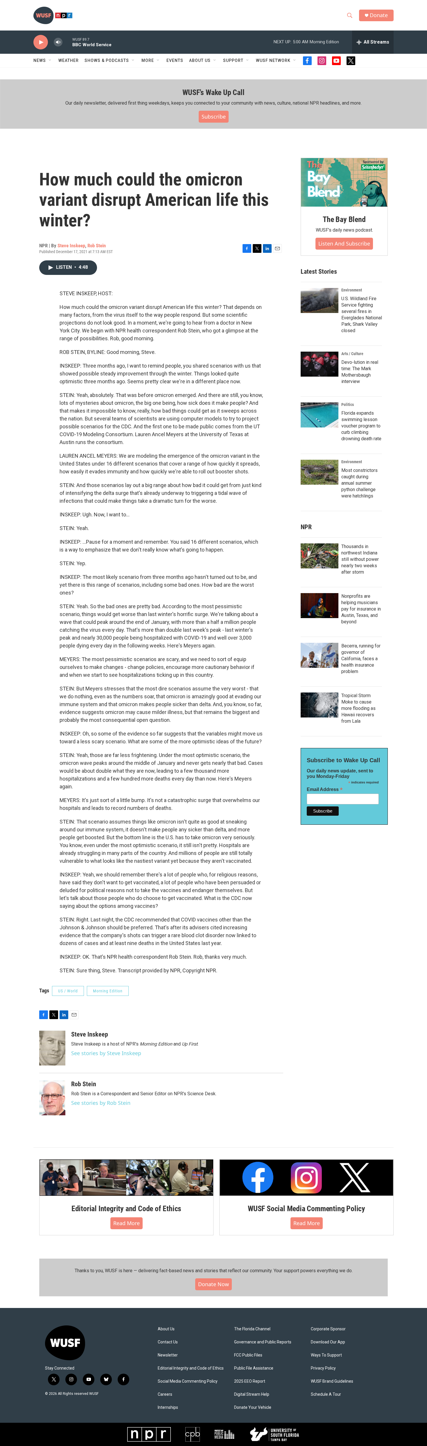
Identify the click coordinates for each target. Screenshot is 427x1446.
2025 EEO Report (249, 1381)
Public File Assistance (253, 1368)
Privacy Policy (323, 1368)
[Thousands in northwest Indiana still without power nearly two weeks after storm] (319, 555)
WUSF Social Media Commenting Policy (306, 1208)
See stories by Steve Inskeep (106, 1053)
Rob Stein (96, 245)
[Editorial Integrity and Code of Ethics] (126, 1177)
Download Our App (328, 1342)
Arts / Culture (352, 353)
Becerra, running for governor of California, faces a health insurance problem (361, 658)
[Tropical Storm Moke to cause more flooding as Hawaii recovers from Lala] (319, 704)
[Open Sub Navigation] (50, 60)
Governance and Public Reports (262, 1342)
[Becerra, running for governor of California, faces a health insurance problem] (319, 655)
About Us (166, 1329)
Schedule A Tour (326, 1394)
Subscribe (214, 116)
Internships (168, 1407)
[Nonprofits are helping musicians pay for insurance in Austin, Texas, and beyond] (319, 605)
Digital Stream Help (251, 1394)
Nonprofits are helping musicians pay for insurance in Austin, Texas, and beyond (361, 608)
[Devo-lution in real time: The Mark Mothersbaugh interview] (319, 364)
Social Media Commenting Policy (188, 1381)
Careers (165, 1394)
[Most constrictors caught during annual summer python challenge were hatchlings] (319, 472)
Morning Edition (108, 991)
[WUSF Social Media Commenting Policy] (306, 1177)
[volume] (58, 42)
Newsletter (168, 1355)
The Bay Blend (344, 219)
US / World (68, 991)
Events (174, 60)
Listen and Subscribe (344, 243)
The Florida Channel (252, 1329)
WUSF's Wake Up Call (213, 92)
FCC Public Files (248, 1355)
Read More (126, 1223)
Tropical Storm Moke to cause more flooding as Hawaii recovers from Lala (358, 708)
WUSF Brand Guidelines (332, 1381)
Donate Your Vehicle (252, 1407)
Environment (351, 290)
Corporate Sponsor (328, 1329)
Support (233, 60)
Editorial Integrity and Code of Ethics (126, 1208)
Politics (347, 404)
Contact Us (168, 1342)
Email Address (325, 789)
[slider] (67, 42)
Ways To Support (326, 1355)
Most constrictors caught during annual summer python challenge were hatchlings (359, 483)
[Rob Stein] (52, 1097)
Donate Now (213, 1284)
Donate (379, 15)
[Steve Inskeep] (52, 1048)
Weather (68, 60)
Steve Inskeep (71, 245)
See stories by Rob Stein (100, 1102)
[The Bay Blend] (344, 182)
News (39, 60)
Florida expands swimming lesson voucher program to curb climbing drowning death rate (361, 425)
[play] (40, 42)
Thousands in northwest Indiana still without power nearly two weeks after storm (360, 559)
